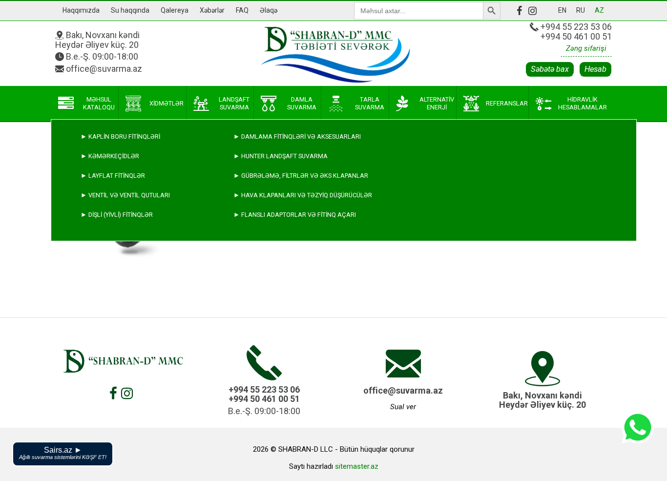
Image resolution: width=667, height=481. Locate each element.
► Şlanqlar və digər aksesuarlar (137, 331)
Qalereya (174, 10)
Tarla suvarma (369, 103)
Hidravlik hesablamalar (582, 103)
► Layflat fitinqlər (113, 175)
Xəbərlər (212, 10)
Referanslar (507, 103)
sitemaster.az (356, 466)
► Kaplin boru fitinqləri (120, 136)
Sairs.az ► (62, 453)
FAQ (242, 10)
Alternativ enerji (436, 103)
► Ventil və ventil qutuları (125, 195)
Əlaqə (268, 10)
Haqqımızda (81, 10)
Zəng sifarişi (586, 48)
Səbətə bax (550, 69)
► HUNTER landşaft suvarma (280, 156)
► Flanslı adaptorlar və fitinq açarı (294, 214)
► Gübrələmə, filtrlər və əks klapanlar (300, 175)
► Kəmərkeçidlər (110, 156)
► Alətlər (98, 351)
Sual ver (403, 406)
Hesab (595, 69)
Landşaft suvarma (234, 103)
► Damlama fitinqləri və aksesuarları (297, 136)
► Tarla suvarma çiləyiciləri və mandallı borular (165, 273)
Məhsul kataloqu (99, 103)
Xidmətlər (166, 103)
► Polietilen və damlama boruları (137, 292)
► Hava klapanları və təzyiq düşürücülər (302, 195)
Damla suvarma (301, 103)
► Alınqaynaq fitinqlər (120, 312)
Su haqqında (130, 10)
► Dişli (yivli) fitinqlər (117, 214)
